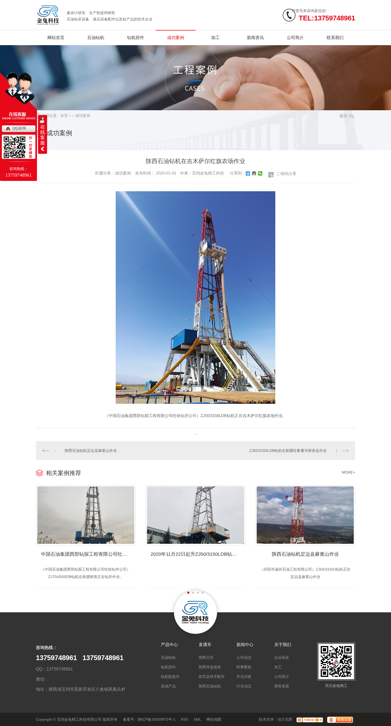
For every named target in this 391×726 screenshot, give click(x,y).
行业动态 (243, 686)
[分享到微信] (260, 173)
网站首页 (55, 37)
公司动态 (243, 657)
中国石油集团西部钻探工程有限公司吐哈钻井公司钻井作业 (88, 554)
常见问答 (243, 676)
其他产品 (168, 686)
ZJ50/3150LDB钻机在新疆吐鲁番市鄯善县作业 (288, 450)
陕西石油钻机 (210, 686)
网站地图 (213, 719)
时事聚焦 (243, 667)
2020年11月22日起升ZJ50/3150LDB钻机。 (196, 554)
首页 (64, 115)
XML (197, 719)
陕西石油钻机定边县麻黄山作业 (91, 450)
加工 (215, 37)
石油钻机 (95, 37)
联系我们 (335, 37)
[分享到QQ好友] (254, 173)
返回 (343, 115)
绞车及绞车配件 (212, 676)
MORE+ (348, 472)
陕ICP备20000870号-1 (157, 719)
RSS (184, 719)
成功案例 (175, 37)
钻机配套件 (170, 676)
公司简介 (295, 37)
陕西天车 (206, 657)
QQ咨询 (19, 128)
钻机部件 (135, 37)
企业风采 (281, 657)
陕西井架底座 (210, 667)
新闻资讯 (255, 37)
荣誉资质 (281, 686)
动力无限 (284, 719)
